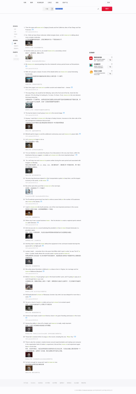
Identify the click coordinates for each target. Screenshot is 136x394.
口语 (15, 31)
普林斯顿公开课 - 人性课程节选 (33, 240)
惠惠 (57, 2)
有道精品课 (40, 2)
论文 (15, 36)
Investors (33, 383)
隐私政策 (85, 390)
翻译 (31, 2)
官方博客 (47, 383)
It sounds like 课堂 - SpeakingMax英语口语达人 (37, 196)
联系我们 (69, 383)
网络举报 (83, 383)
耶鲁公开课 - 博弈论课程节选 (32, 372)
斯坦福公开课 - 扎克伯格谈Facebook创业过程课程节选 (38, 359)
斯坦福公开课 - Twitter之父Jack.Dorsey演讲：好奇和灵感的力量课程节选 (43, 333)
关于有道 (26, 383)
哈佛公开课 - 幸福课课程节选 (32, 217)
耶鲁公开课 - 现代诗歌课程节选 (33, 175)
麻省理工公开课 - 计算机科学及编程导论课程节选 (37, 109)
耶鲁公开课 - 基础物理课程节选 (33, 312)
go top (16, 55)
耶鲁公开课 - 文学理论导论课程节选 (34, 149)
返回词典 (16, 59)
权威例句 (15, 52)
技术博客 (55, 383)
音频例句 (16, 46)
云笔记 (50, 2)
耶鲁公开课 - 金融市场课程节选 (33, 130)
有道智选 (40, 383)
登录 (108, 2)
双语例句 (15, 26)
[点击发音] (33, 29)
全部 (15, 29)
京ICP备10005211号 (107, 390)
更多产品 (65, 2)
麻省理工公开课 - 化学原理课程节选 (34, 47)
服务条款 (90, 390)
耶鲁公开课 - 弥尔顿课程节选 (32, 266)
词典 (25, 2)
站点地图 (76, 383)
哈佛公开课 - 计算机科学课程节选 (33, 84)
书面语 (15, 34)
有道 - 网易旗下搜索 (31, 9)
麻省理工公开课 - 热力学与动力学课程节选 (35, 291)
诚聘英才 (62, 383)
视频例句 (16, 48)
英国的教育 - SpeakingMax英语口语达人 (35, 61)
